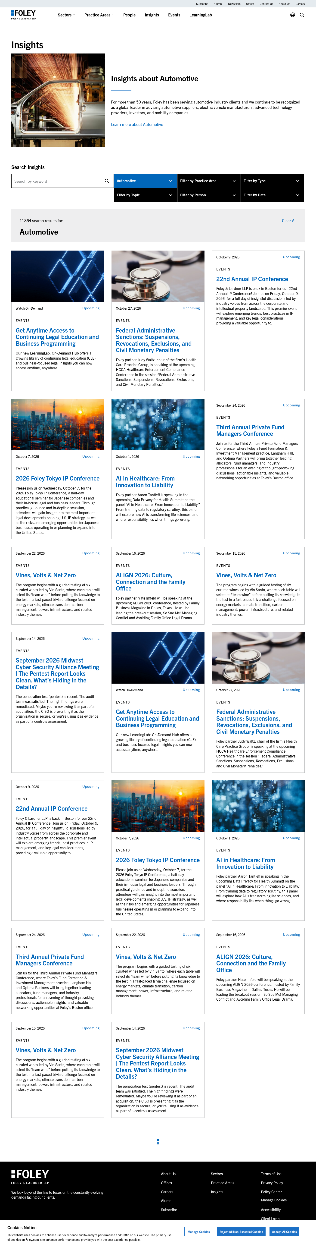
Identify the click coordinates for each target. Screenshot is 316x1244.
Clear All (289, 220)
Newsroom (234, 3)
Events (174, 14)
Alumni (218, 3)
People (129, 14)
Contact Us (266, 3)
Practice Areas (97, 14)
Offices (250, 3)
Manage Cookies (199, 1232)
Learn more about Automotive (137, 124)
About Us (284, 3)
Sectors (64, 14)
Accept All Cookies (284, 1232)
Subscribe (202, 3)
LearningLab (200, 14)
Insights (152, 14)
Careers (300, 3)
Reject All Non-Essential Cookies (241, 1232)
